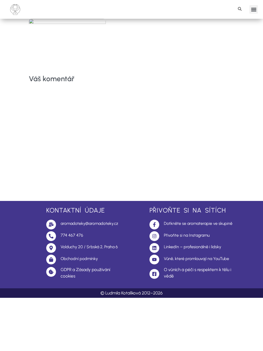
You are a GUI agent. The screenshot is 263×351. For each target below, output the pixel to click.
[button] (253, 9)
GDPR (66, 269)
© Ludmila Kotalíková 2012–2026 (131, 292)
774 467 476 (72, 235)
